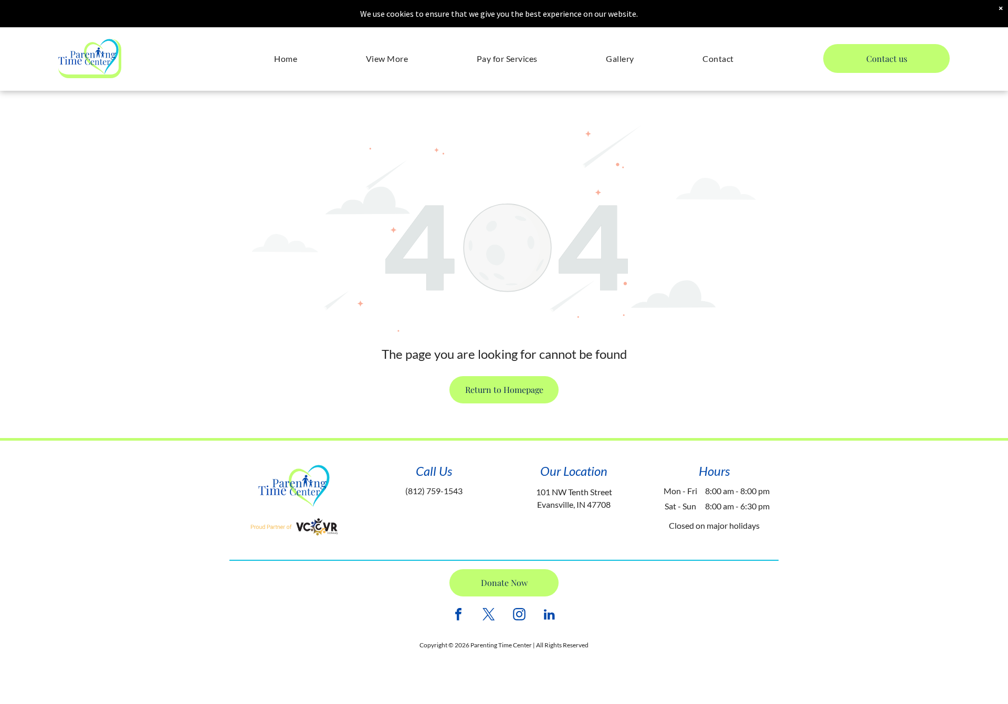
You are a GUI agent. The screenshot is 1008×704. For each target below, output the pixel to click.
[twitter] (488, 615)
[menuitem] (285, 58)
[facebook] (458, 615)
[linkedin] (549, 615)
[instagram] (519, 615)
